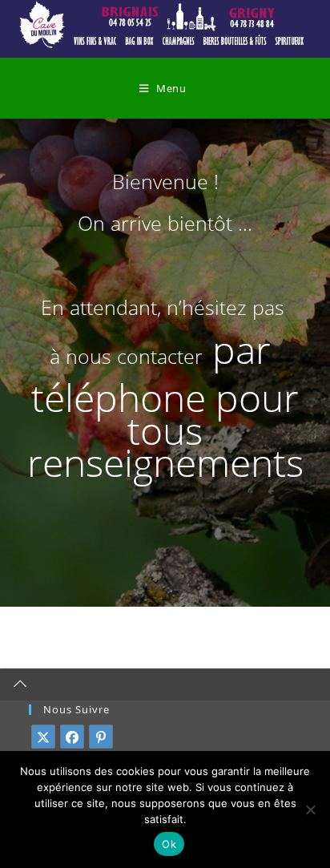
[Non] (310, 809)
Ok (169, 844)
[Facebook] (72, 737)
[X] (43, 737)
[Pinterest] (101, 737)
